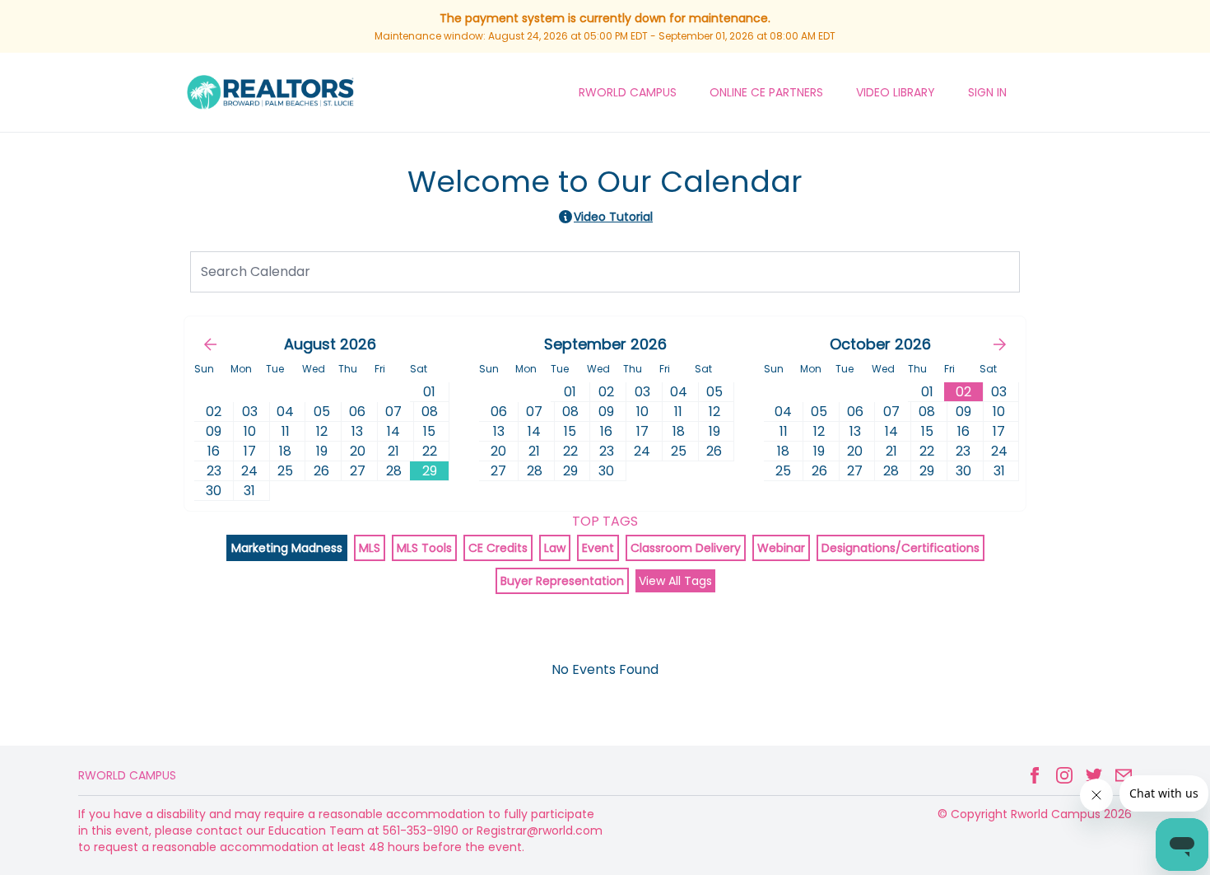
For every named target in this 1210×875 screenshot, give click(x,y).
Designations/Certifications (900, 548)
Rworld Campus (127, 775)
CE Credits (498, 548)
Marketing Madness (286, 548)
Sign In (987, 92)
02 (963, 391)
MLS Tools (424, 548)
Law (554, 548)
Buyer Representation (562, 581)
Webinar (781, 548)
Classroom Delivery (686, 548)
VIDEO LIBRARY (895, 92)
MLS (369, 548)
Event (598, 548)
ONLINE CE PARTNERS (766, 92)
